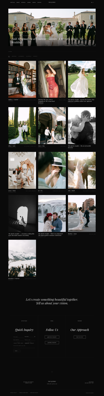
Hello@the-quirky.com (52, 383)
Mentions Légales (34, 392)
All (9, 56)
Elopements (21, 56)
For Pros (39, 2)
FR (93, 2)
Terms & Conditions (23, 392)
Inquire (34, 2)
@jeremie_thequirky (52, 342)
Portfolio (12, 2)
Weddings (14, 56)
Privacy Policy (13, 392)
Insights (35, 56)
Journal (29, 2)
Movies (18, 2)
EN (91, 2)
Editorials (28, 56)
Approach (23, 2)
